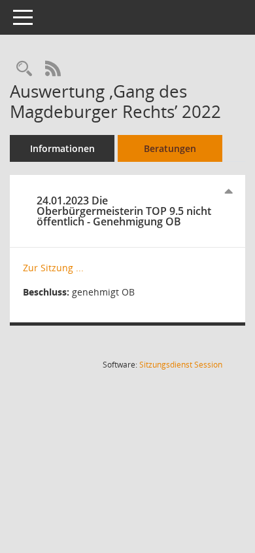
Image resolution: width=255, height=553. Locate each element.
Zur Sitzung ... (53, 267)
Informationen (62, 148)
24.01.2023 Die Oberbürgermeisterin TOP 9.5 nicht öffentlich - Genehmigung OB (124, 211)
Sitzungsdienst (180, 364)
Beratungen (170, 148)
